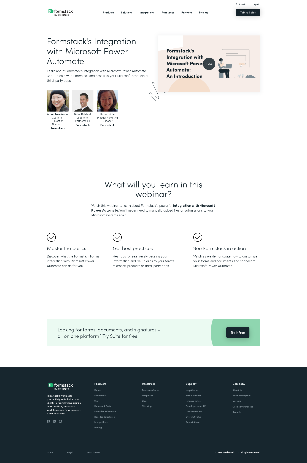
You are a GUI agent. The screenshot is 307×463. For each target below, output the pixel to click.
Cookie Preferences (243, 406)
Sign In (257, 4)
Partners (186, 12)
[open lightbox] (209, 63)
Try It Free (238, 332)
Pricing (203, 12)
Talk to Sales (248, 12)
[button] (108, 12)
